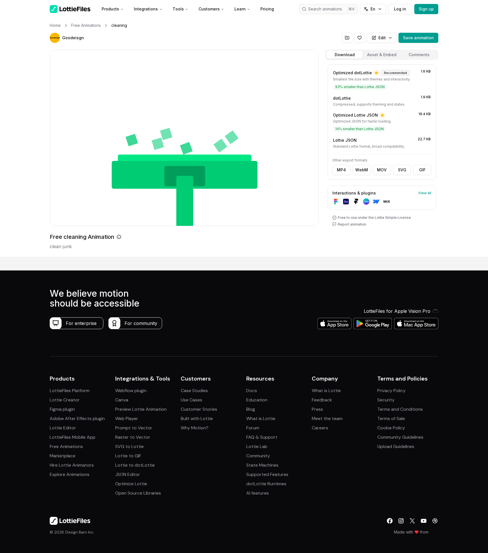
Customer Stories (199, 409)
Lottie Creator (65, 400)
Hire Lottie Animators (72, 465)
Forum (252, 428)
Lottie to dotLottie (135, 465)
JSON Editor (127, 474)
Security (386, 400)
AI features (257, 493)
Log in (400, 8)
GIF (422, 169)
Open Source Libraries (138, 493)
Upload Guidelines (395, 446)
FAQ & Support (261, 437)
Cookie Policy (391, 428)
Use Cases (191, 400)
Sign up (426, 8)
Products (110, 8)
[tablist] (381, 55)
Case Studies (194, 391)
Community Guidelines (400, 437)
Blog (250, 409)
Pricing (267, 8)
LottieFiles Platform (70, 391)
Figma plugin (62, 409)
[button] (55, 38)
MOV (382, 169)
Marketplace (62, 456)
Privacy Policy (391, 391)
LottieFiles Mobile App (72, 437)
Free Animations (66, 446)
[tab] (344, 55)
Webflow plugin (131, 391)
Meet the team (327, 418)
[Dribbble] (435, 520)
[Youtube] (423, 520)
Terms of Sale (391, 418)
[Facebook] (389, 520)
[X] (412, 520)
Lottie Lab (256, 446)
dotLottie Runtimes (266, 484)
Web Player (126, 418)
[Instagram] (401, 520)
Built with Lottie (197, 418)
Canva (121, 400)
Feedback (322, 400)
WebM (361, 169)
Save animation (418, 37)
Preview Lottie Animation (141, 409)
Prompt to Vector (133, 428)
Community (258, 456)
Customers (209, 8)
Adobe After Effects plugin (77, 418)
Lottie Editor (63, 428)
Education (256, 400)
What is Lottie (260, 418)
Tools (178, 8)
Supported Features (267, 474)
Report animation (352, 224)
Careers (320, 428)
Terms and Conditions (400, 409)
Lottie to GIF (128, 456)
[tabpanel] (381, 159)
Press (317, 409)
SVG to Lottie (129, 446)
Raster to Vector (132, 437)
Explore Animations (70, 474)
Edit (382, 37)
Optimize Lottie (131, 484)
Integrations (146, 8)
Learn (240, 8)
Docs (251, 391)
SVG (402, 169)
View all (424, 193)
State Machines (262, 465)
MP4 (341, 169)
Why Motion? (194, 428)
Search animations (325, 8)
